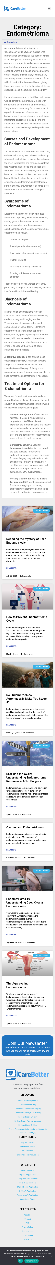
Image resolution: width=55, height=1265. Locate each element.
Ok (20, 1261)
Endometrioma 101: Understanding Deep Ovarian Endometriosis (25, 902)
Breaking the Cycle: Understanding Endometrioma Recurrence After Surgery (26, 777)
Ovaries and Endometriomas (25, 827)
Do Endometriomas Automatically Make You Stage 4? (26, 698)
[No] (51, 1256)
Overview (12, 42)
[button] (49, 8)
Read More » (11, 568)
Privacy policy (31, 1261)
